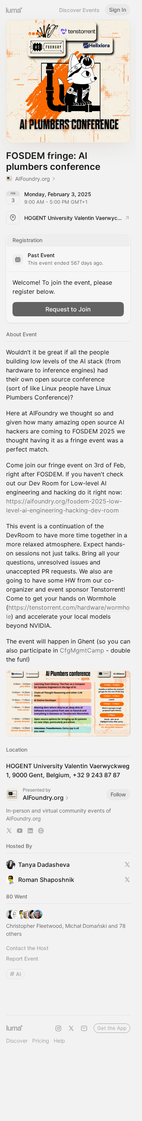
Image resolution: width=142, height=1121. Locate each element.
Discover (17, 1040)
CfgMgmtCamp (82, 650)
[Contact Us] (84, 1028)
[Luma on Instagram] (58, 1028)
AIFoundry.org (23, 818)
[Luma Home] (14, 10)
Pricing (40, 1040)
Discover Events (79, 10)
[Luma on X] (71, 1028)
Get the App (111, 1028)
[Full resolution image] (68, 704)
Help (59, 1040)
